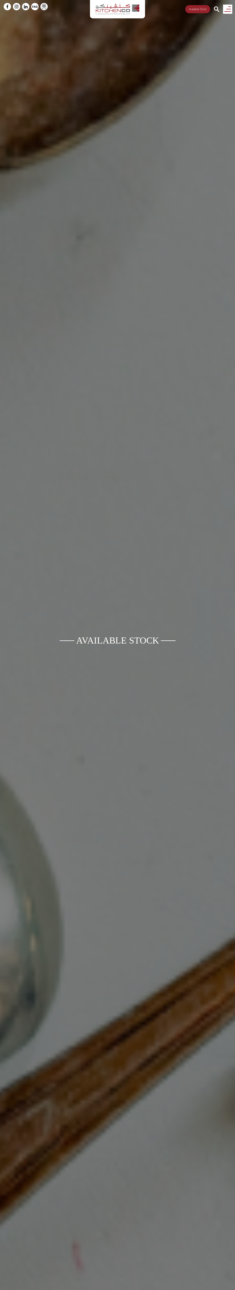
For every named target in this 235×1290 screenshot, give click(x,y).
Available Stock (198, 9)
